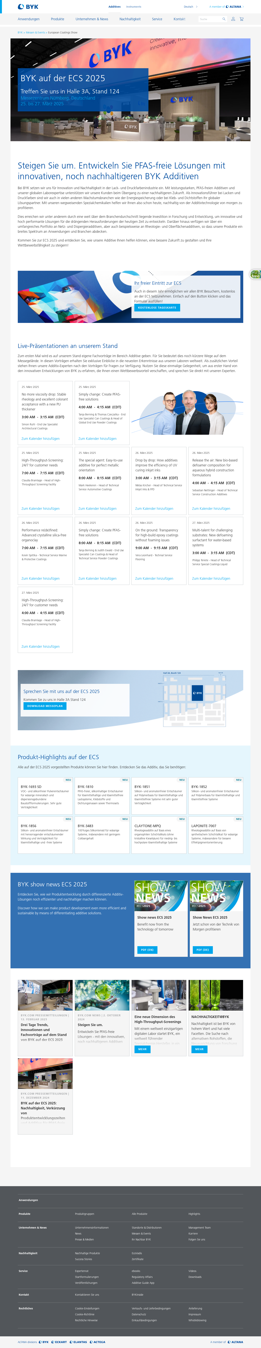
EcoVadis (137, 1253)
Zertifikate (137, 1259)
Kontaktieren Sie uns (87, 1294)
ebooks (136, 1271)
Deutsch (188, 6)
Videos (192, 1271)
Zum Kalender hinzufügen (41, 438)
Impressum (195, 1314)
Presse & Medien (84, 1239)
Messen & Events (35, 32)
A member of (217, 6)
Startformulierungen (87, 1277)
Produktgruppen (84, 1214)
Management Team (200, 1227)
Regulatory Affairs (142, 1277)
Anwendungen (28, 1200)
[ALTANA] (235, 1342)
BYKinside (137, 1294)
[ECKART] (59, 1342)
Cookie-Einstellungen (87, 1308)
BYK (20, 32)
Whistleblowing (197, 1320)
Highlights (194, 1214)
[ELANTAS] (78, 1342)
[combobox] (67, 809)
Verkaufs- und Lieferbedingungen (151, 1308)
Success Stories (83, 1259)
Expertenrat (81, 1271)
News (78, 1233)
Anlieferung (195, 1308)
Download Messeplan (45, 706)
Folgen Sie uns (197, 1239)
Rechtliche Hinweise (86, 1320)
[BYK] (44, 1342)
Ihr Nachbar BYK (141, 1239)
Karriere (193, 1233)
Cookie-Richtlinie (84, 1314)
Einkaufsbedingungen (144, 1320)
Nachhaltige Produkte (87, 1253)
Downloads (195, 1277)
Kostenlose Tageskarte (157, 307)
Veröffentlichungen (86, 1283)
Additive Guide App (143, 1283)
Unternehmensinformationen (92, 1227)
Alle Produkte (139, 1214)
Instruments (133, 6)
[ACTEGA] (97, 1342)
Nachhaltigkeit (28, 1253)
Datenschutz (139, 1314)
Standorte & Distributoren (147, 1227)
